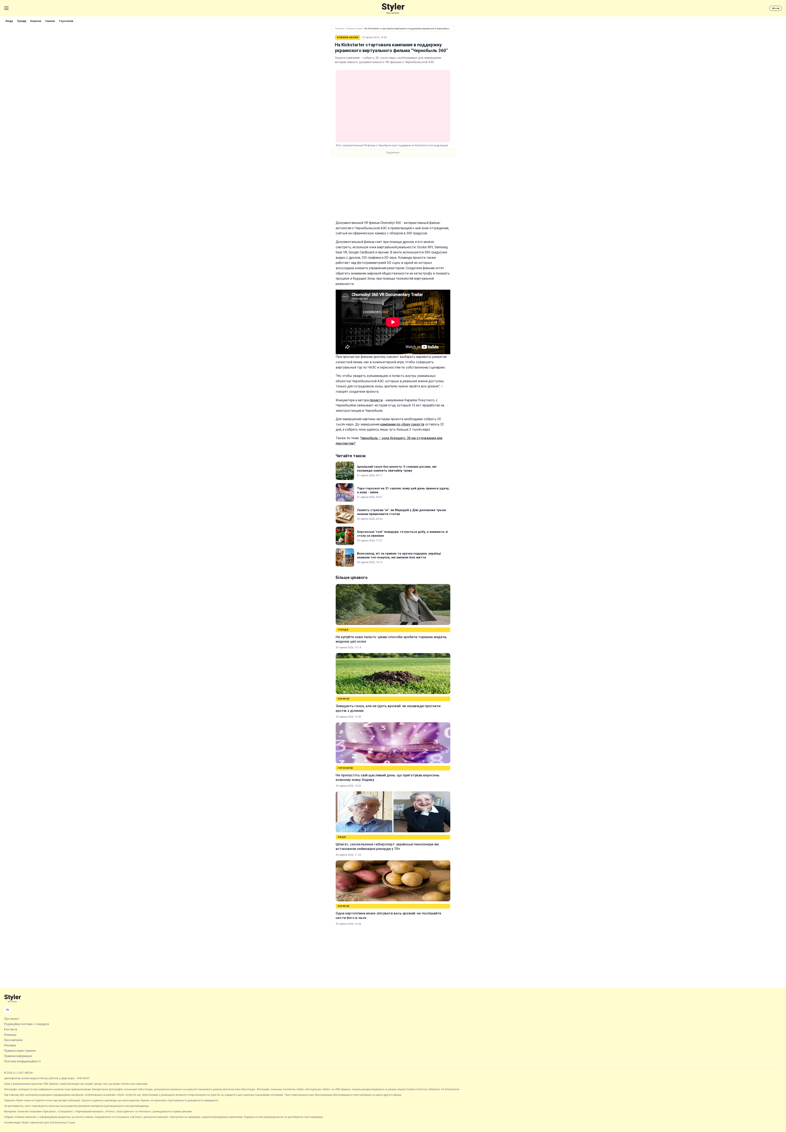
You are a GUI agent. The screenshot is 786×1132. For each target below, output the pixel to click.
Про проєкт (11, 1018)
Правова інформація (18, 1056)
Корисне (35, 21)
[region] (393, 188)
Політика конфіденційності (22, 1061)
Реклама (10, 1045)
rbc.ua (775, 8)
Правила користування (20, 1050)
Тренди (21, 21)
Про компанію (13, 1040)
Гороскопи (66, 21)
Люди (9, 21)
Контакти (10, 1029)
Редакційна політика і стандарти (26, 1024)
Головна (339, 28)
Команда (10, 1034)
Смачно (50, 21)
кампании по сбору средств (402, 424)
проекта (376, 400)
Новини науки (354, 28)
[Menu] (6, 8)
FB (7, 1010)
